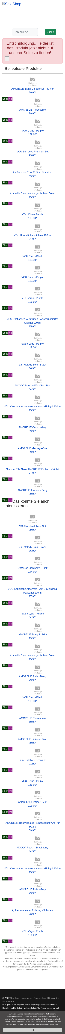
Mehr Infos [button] (54, 1024)
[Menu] (61, 4)
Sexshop (14, 998)
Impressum (26, 998)
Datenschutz (40, 998)
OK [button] (32, 1030)
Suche (50, 32)
